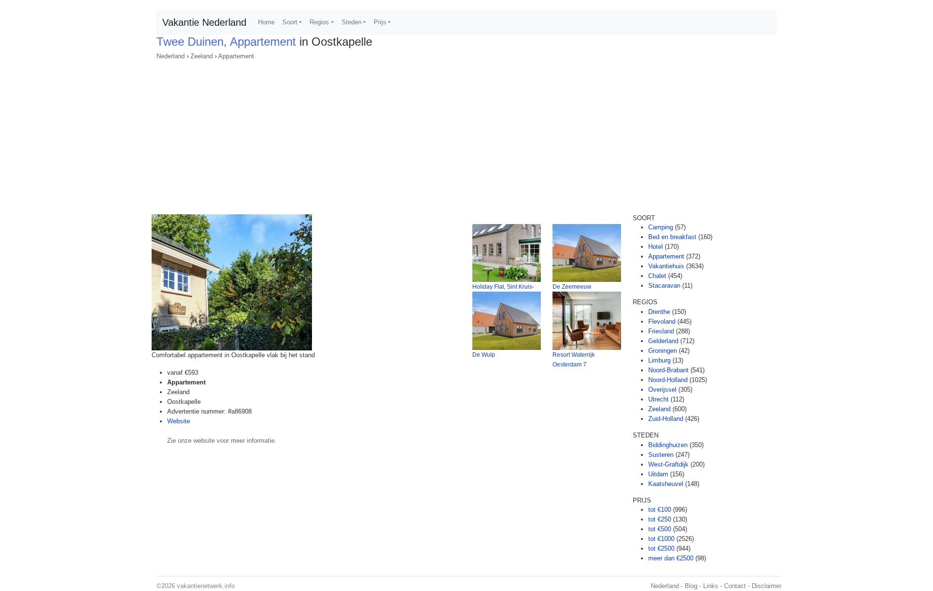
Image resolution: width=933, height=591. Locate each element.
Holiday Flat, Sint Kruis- (503, 286)
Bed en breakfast (672, 237)
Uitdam (658, 474)
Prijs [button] (380, 22)
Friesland (661, 331)
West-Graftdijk (668, 464)
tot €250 (659, 519)
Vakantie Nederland (204, 22)
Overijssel (662, 389)
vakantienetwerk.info (206, 586)
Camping (660, 227)
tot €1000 (661, 538)
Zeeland (201, 56)
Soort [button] (289, 22)
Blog (691, 586)
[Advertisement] (466, 134)
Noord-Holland (668, 379)
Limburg (659, 360)
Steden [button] (352, 22)
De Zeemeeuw (572, 286)
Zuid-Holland (665, 418)
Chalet (657, 275)
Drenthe (659, 311)
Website (178, 421)
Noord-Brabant (668, 370)
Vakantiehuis (666, 266)
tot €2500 (661, 548)
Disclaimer (766, 586)
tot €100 (659, 509)
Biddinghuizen (668, 445)
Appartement (236, 56)
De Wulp (483, 354)
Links (710, 586)
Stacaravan (664, 285)
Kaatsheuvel (665, 483)
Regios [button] (319, 22)
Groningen (662, 350)
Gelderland (663, 341)
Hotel (655, 246)
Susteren (661, 454)
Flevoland (661, 321)
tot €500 (659, 529)
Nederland (170, 56)
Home (266, 22)
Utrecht (658, 399)
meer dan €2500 (670, 558)
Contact (735, 586)
